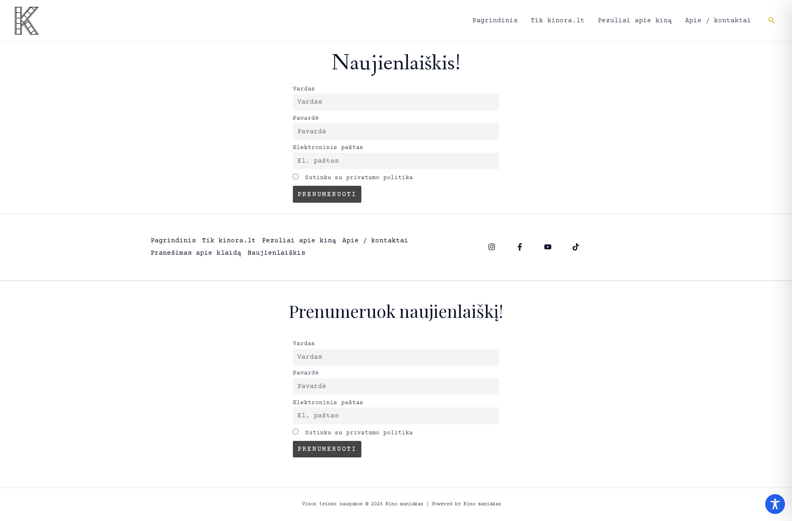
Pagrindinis (495, 20)
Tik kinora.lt (558, 20)
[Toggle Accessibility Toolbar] (775, 504)
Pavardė (306, 118)
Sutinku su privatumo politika (357, 178)
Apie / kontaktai (718, 20)
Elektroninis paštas (328, 147)
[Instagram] (491, 247)
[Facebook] (519, 247)
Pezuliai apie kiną (635, 20)
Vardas (304, 89)
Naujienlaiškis (276, 253)
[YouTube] (548, 247)
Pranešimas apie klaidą (196, 253)
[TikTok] (576, 247)
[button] (772, 20)
